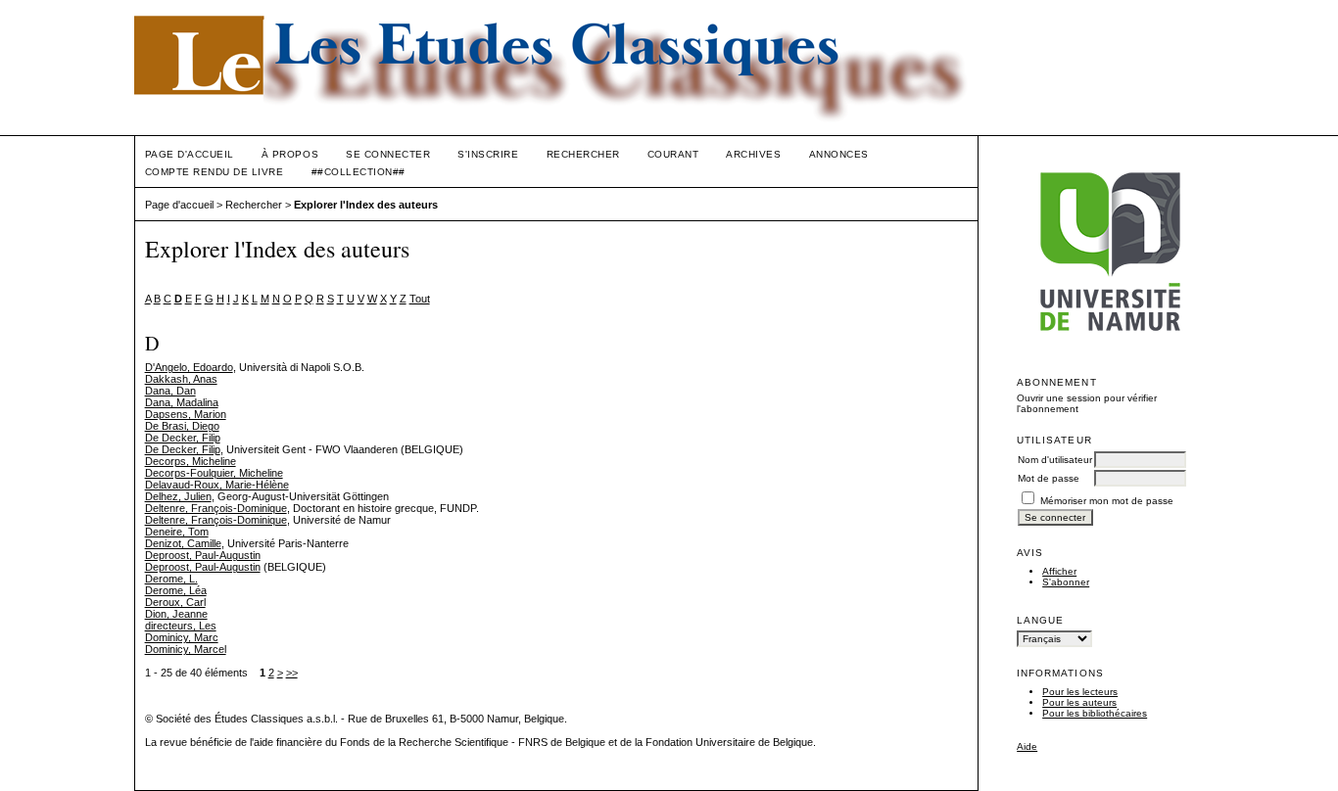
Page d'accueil (189, 154)
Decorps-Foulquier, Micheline (214, 473)
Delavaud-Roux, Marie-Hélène (217, 484)
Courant (673, 154)
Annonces (839, 154)
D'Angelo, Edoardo (189, 367)
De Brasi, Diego (182, 426)
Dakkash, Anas (181, 379)
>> (292, 672)
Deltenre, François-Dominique (216, 508)
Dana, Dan (170, 390)
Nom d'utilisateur (1055, 459)
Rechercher (583, 154)
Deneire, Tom (177, 531)
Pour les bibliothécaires (1094, 713)
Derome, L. (171, 578)
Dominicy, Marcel (185, 649)
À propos (290, 154)
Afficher (1059, 571)
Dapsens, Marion (185, 414)
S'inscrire (487, 154)
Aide (1027, 746)
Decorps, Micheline (190, 461)
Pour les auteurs (1079, 702)
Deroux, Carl (175, 602)
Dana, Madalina (181, 402)
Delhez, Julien (178, 496)
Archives (753, 154)
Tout (419, 298)
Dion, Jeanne (176, 614)
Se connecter (388, 154)
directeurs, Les (180, 625)
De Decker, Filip (182, 437)
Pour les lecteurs (1080, 691)
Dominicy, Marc (181, 637)
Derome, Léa (176, 590)
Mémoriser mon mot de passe (1106, 500)
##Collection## (358, 171)
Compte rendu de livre (214, 171)
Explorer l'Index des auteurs (366, 204)
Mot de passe (1048, 478)
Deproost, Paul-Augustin (203, 555)
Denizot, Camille (183, 543)
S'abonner (1065, 582)
